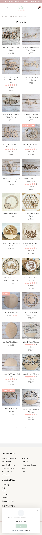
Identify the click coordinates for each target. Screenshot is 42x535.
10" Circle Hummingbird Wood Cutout (11, 180)
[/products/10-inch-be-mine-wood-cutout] (11, 36)
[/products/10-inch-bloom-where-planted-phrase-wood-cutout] (11, 65)
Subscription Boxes (29, 465)
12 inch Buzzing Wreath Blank (31, 214)
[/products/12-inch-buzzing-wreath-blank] (31, 202)
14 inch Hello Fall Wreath (11, 410)
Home (4, 17)
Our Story (5, 485)
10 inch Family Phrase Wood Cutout (30, 78)
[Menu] (3, 8)
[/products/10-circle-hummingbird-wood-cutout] (11, 167)
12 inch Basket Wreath (11, 213)
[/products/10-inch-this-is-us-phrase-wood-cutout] (11, 132)
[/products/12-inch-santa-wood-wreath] (31, 266)
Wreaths (25, 458)
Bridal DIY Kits (7, 472)
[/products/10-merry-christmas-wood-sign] (31, 167)
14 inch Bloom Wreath (31, 342)
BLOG (4, 491)
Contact (5, 494)
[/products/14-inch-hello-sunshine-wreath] (31, 398)
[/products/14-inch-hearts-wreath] (31, 362)
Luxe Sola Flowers (8, 465)
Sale (23, 472)
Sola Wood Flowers (9, 458)
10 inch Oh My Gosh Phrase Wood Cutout (31, 115)
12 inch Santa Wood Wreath (31, 279)
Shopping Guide (8, 501)
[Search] (7, 8)
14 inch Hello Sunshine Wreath (31, 410)
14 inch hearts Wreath (31, 374)
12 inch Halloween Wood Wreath (11, 244)
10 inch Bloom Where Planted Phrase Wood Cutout (11, 80)
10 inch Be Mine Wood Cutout (11, 48)
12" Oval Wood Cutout (11, 342)
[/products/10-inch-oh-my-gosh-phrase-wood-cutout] (31, 103)
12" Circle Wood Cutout (11, 312)
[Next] (25, 427)
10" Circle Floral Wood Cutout (31, 145)
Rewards (5, 498)
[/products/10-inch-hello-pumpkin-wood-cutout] (11, 103)
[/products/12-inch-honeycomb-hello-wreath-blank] (11, 266)
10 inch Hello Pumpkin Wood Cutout (11, 115)
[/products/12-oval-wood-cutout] (11, 330)
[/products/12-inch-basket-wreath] (11, 202)
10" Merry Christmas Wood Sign (31, 180)
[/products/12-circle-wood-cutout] (11, 300)
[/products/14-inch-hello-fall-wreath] (11, 397)
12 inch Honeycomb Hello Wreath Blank (11, 279)
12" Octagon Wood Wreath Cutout (31, 313)
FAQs (4, 488)
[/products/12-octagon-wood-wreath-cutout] (31, 300)
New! (23, 468)
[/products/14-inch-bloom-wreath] (31, 330)
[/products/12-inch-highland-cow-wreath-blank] (31, 231)
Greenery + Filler (8, 468)
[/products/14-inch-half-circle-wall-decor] (11, 362)
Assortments (6, 462)
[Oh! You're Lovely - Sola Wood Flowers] (21, 8)
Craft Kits (25, 462)
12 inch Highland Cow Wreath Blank (31, 244)
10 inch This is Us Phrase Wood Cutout (11, 145)
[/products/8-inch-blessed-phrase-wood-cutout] (31, 36)
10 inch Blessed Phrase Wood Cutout (31, 48)
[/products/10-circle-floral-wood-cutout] (31, 132)
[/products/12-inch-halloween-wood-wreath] (11, 231)
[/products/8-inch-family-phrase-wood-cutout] (31, 65)
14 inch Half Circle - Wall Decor (11, 375)
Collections (13, 17)
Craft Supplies (7, 475)
